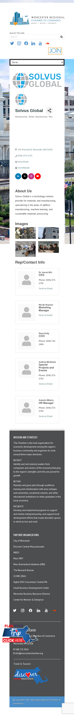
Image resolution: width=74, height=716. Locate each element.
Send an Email (45, 288)
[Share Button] (49, 110)
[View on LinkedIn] (18, 178)
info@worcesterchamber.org (29, 653)
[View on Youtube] (38, 178)
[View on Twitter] (25, 178)
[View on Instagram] (31, 178)
